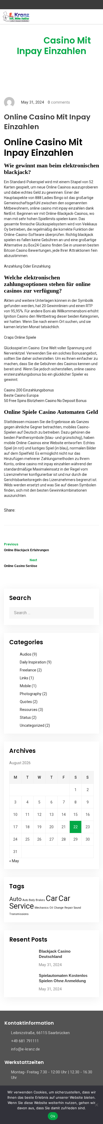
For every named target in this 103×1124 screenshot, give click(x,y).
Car (52, 898)
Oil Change (56, 907)
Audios (25, 654)
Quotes (26, 702)
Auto (15, 899)
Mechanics (42, 907)
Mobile (25, 686)
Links (24, 678)
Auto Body (28, 900)
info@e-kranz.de (25, 1049)
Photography (30, 694)
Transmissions (19, 914)
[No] (96, 1104)
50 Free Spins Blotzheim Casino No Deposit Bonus (45, 401)
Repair (68, 907)
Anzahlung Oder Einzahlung (27, 266)
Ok (52, 1116)
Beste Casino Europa (21, 395)
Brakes (40, 900)
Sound (77, 907)
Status (25, 717)
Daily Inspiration (33, 662)
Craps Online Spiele (20, 337)
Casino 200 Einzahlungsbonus (29, 390)
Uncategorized (32, 725)
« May (14, 861)
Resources (29, 710)
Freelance (28, 670)
